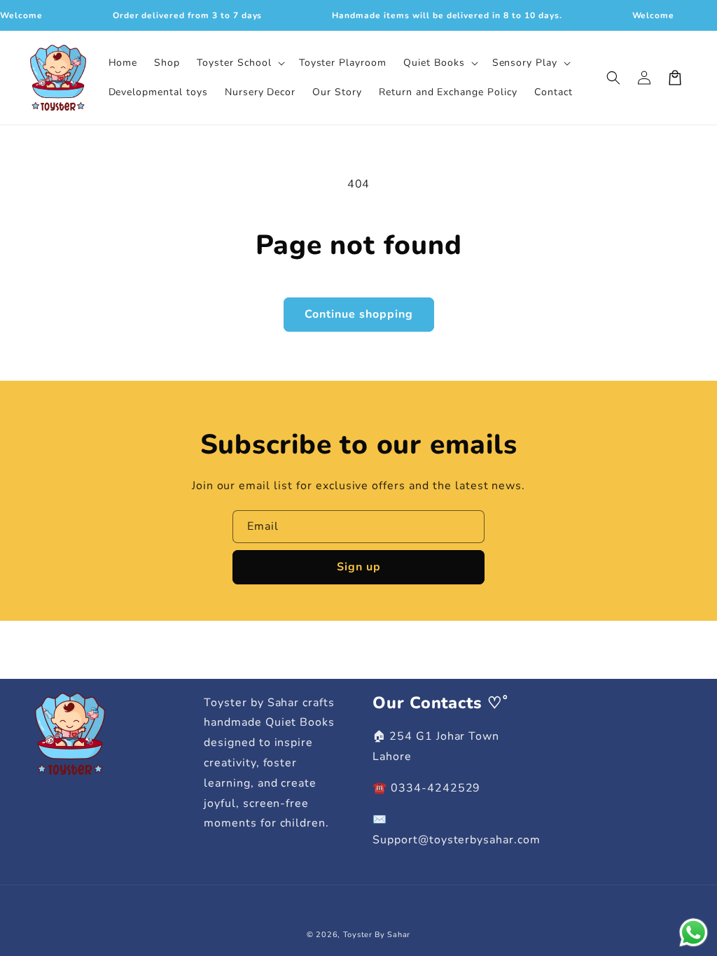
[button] (239, 63)
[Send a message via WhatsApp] (693, 932)
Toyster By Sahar (376, 934)
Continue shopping (359, 314)
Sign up (359, 567)
